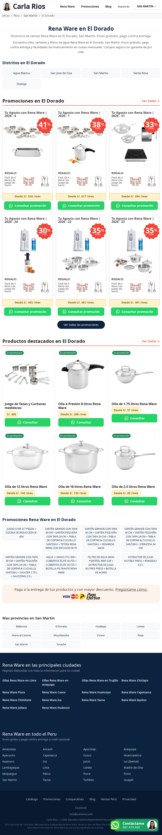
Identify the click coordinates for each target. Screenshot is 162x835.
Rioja (140, 635)
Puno (127, 774)
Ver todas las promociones (81, 325)
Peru (17, 15)
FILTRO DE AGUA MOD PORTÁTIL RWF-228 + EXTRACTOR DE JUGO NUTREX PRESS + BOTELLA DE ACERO (100, 564)
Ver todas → (151, 101)
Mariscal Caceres (21, 635)
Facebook (81, 808)
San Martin (31, 15)
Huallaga (101, 626)
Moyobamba (61, 635)
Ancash (48, 749)
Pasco (46, 774)
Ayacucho (8, 755)
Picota (101, 635)
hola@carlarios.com (81, 814)
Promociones (90, 6)
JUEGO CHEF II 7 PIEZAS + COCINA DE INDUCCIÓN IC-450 (22, 532)
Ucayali (128, 780)
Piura (86, 774)
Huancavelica (132, 755)
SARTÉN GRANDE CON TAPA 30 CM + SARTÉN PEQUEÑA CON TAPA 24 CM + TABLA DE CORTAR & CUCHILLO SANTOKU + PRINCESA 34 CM (140, 538)
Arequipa (130, 749)
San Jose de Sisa (61, 73)
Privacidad (129, 799)
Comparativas (75, 799)
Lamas (140, 626)
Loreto (87, 767)
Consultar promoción (30, 205)
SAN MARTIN (145, 6)
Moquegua (9, 774)
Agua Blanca (21, 73)
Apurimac (89, 749)
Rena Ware (67, 6)
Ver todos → (151, 341)
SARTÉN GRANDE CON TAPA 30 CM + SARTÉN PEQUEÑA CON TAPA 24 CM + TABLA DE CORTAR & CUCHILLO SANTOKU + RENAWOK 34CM (101, 538)
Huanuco (8, 761)
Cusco (87, 755)
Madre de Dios (133, 767)
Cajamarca (50, 755)
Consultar (30, 422)
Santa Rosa (140, 73)
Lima (46, 767)
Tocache (61, 644)
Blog (108, 6)
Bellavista (21, 626)
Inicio (5, 15)
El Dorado (61, 626)
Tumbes (88, 780)
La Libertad (131, 761)
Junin (86, 761)
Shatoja (21, 84)
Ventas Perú (109, 799)
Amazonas (9, 749)
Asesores (124, 6)
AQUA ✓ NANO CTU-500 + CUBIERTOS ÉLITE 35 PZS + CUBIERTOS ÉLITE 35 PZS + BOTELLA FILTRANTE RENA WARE (61, 564)
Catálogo (32, 799)
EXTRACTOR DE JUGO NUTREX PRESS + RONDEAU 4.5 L (140, 560)
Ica (45, 761)
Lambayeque (10, 767)
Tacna (47, 780)
